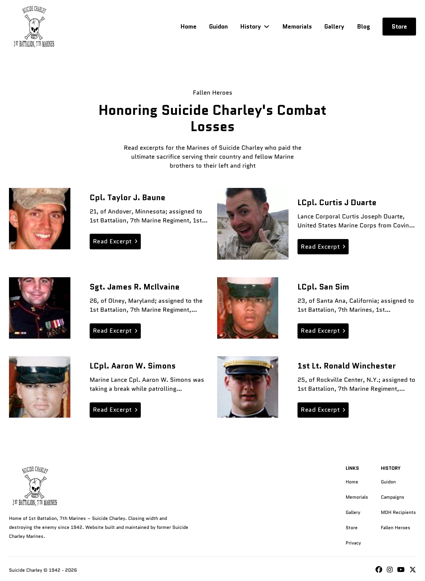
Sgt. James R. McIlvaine (135, 286)
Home (188, 26)
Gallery (334, 26)
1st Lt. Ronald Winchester (347, 366)
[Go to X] (412, 570)
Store (399, 26)
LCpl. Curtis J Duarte (337, 202)
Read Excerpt (112, 241)
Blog (363, 26)
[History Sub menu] (267, 27)
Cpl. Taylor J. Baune (127, 197)
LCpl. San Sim (323, 286)
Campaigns (392, 497)
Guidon (218, 26)
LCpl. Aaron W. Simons (133, 366)
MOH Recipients (398, 512)
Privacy (353, 543)
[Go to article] (39, 218)
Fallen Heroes (395, 527)
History (250, 26)
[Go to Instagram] (379, 570)
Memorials (297, 26)
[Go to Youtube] (401, 570)
